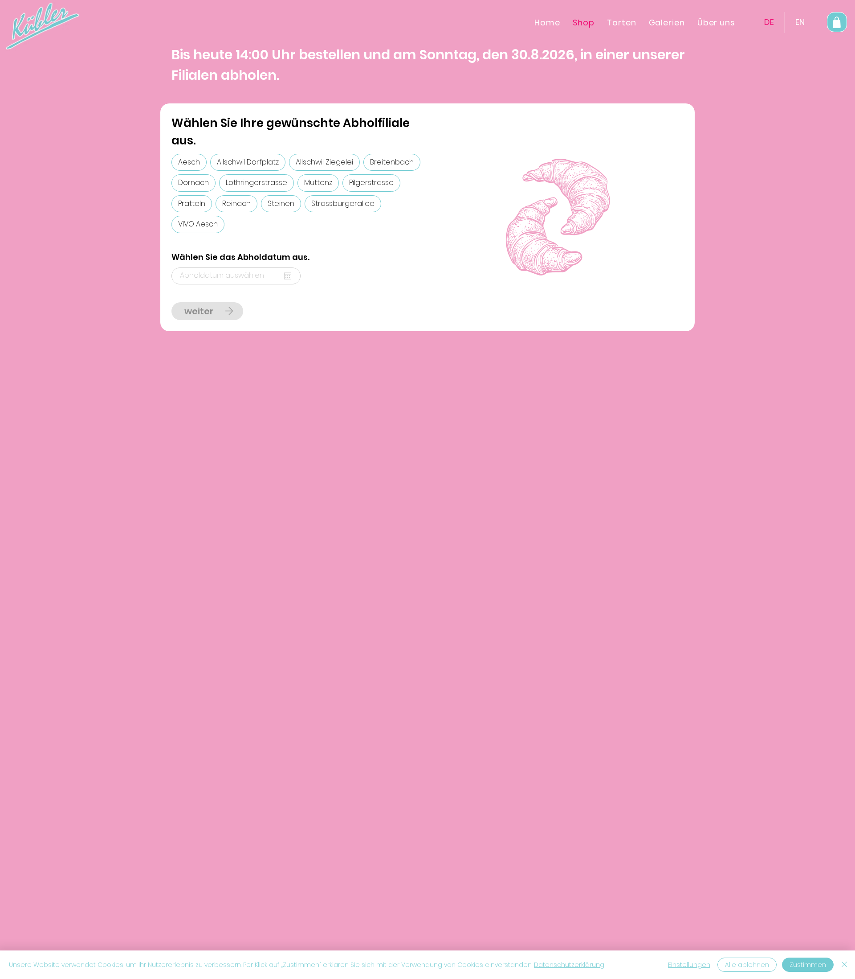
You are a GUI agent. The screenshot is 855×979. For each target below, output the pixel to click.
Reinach (236, 203)
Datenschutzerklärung (569, 964)
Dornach (193, 182)
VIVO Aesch (198, 224)
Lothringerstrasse (256, 182)
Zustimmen (808, 964)
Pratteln (191, 203)
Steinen (281, 203)
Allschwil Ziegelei (324, 162)
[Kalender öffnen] (287, 276)
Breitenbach (392, 162)
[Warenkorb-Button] (837, 22)
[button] (716, 22)
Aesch (189, 162)
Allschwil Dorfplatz (248, 162)
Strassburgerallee (343, 203)
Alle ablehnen (747, 964)
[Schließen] (844, 965)
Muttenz (318, 182)
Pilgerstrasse (371, 182)
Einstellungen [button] (689, 964)
